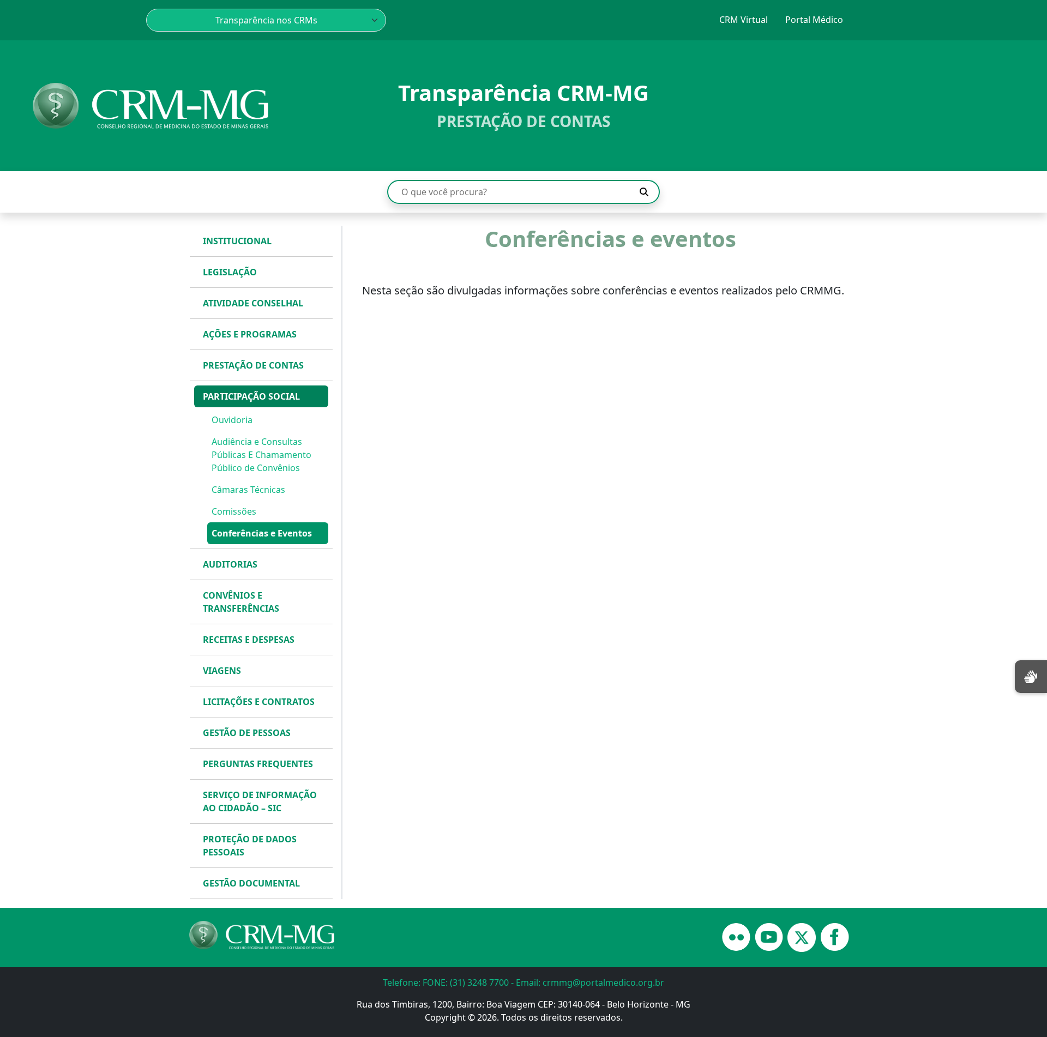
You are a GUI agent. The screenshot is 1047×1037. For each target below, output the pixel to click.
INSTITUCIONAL (237, 241)
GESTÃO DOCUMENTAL (251, 883)
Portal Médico (814, 20)
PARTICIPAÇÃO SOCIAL (251, 396)
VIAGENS (222, 671)
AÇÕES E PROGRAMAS (250, 334)
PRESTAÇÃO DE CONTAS (253, 365)
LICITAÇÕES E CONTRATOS (259, 702)
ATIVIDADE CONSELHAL (253, 303)
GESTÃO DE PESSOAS (247, 733)
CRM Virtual (743, 20)
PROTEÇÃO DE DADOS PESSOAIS (250, 845)
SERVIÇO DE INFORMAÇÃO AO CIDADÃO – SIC (260, 801)
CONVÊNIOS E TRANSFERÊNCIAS (241, 601)
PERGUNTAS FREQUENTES (258, 764)
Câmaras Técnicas (248, 490)
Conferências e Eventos (262, 533)
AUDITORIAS (230, 564)
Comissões (234, 511)
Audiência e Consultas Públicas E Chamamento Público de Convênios (261, 455)
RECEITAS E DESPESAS (248, 640)
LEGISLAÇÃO (230, 272)
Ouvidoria (232, 420)
